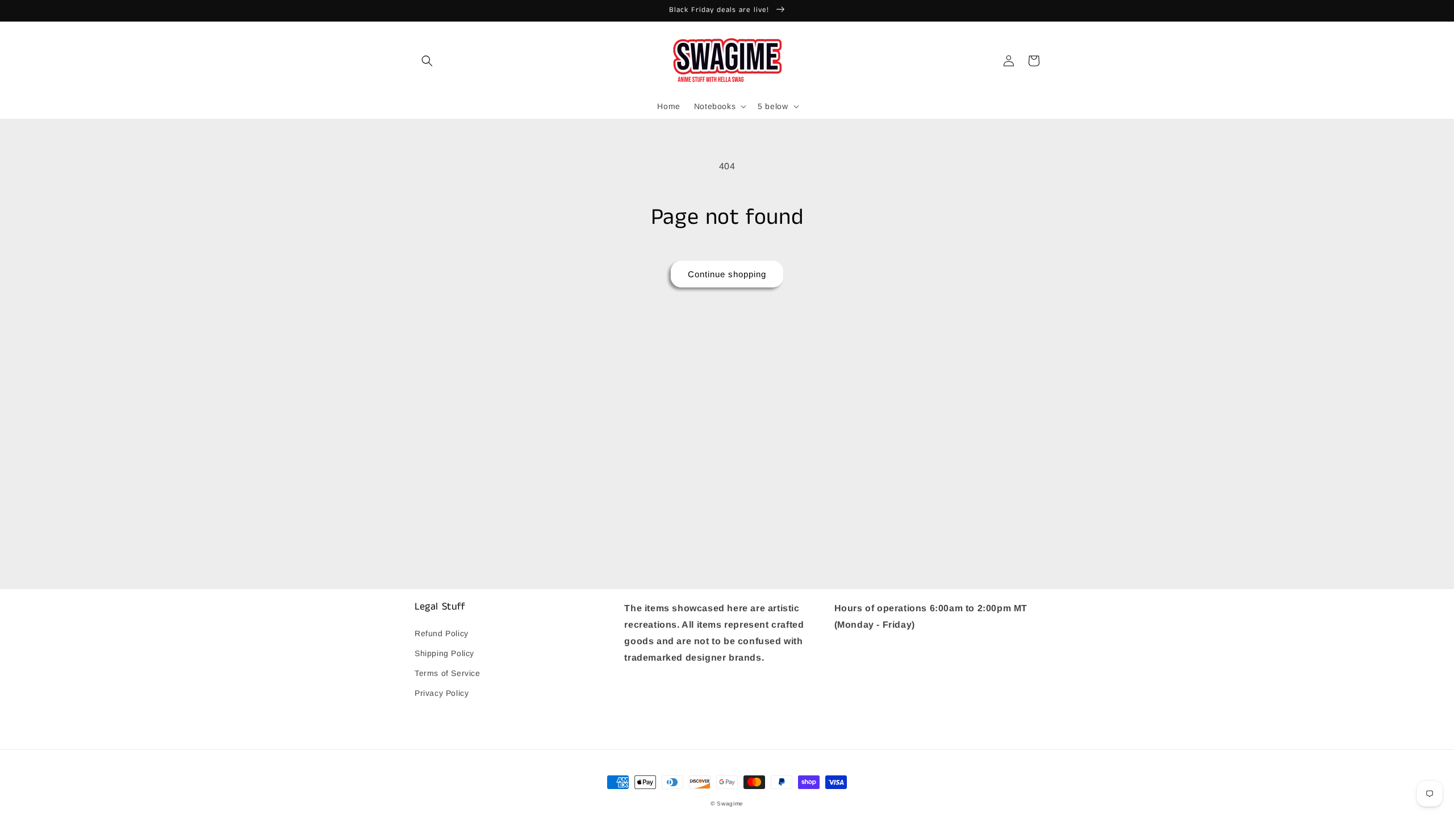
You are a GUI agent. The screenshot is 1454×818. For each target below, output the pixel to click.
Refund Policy (442, 633)
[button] (427, 60)
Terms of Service (448, 673)
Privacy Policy (442, 693)
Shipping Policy (444, 653)
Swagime (730, 803)
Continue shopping (727, 274)
